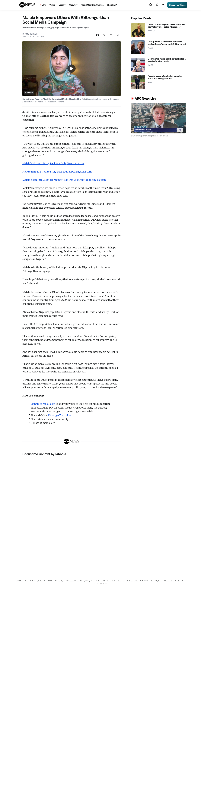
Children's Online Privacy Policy (78, 581)
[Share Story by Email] (111, 35)
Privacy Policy (37, 581)
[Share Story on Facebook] (97, 35)
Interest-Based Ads (98, 581)
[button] (14, 5)
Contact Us (179, 581)
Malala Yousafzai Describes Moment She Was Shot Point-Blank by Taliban (64, 179)
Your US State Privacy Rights (54, 581)
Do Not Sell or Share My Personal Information (157, 581)
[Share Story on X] (104, 35)
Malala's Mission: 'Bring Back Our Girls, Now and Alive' (53, 163)
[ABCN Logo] (27, 5)
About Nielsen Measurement (117, 581)
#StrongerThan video (60, 415)
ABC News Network (23, 581)
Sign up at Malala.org (43, 403)
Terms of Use (134, 581)
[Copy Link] (118, 35)
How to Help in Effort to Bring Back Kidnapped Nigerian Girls (57, 171)
